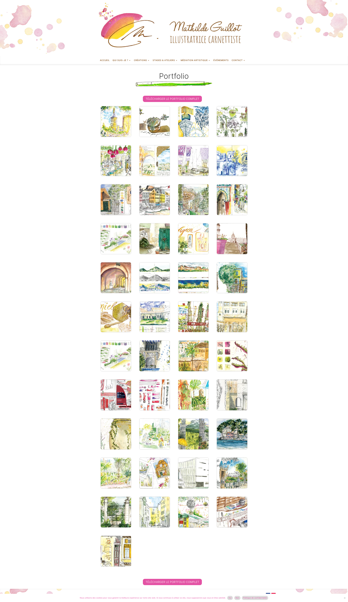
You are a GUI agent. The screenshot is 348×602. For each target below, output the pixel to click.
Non (237, 598)
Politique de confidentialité (255, 598)
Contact (237, 60)
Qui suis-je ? (120, 60)
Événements (221, 60)
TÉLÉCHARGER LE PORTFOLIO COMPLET (172, 98)
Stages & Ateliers (164, 60)
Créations (140, 60)
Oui (230, 598)
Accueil (105, 60)
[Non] (344, 598)
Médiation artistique (194, 60)
